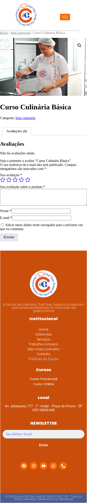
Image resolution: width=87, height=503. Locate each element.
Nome (5, 211)
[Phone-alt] (63, 466)
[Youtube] (43, 466)
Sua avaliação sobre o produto (22, 187)
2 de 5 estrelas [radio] (9, 179)
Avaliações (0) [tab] (16, 131)
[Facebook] (24, 466)
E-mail (6, 218)
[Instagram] (33, 466)
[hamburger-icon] (65, 17)
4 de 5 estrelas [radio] (21, 179)
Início (4, 33)
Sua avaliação (11, 175)
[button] (79, 45)
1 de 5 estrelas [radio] (2, 179)
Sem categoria (20, 33)
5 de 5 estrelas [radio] (27, 179)
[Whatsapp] (53, 466)
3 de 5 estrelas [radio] (15, 179)
